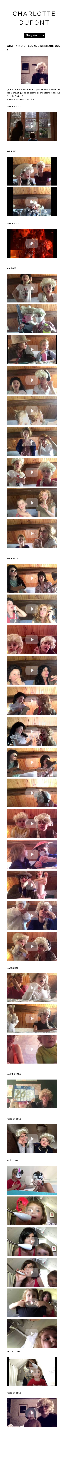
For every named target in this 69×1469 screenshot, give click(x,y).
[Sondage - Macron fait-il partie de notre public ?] (32, 441)
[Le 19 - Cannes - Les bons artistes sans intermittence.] (32, 380)
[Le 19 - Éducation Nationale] (32, 885)
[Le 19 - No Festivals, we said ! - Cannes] (32, 731)
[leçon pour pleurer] (32, 1272)
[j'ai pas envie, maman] (32, 1333)
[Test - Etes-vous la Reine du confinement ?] (32, 171)
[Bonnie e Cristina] (32, 1412)
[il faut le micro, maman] (32, 1302)
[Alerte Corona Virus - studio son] (32, 670)
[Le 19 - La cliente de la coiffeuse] (32, 609)
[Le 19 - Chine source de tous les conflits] (32, 639)
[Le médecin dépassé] (32, 1018)
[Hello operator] (32, 915)
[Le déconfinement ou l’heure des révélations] (32, 349)
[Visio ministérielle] (32, 472)
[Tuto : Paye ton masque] (32, 987)
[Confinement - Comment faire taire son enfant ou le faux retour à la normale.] (32, 502)
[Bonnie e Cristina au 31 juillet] (32, 1371)
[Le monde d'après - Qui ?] (32, 126)
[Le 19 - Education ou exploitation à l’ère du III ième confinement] (32, 201)
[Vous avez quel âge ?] (32, 1241)
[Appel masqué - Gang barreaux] (32, 318)
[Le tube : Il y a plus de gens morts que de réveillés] (32, 578)
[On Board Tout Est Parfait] (32, 243)
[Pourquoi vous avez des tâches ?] (32, 1180)
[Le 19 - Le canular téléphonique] (32, 288)
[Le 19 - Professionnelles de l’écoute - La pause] (32, 793)
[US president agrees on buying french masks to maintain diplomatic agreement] (32, 946)
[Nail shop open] (32, 854)
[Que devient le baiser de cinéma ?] (32, 410)
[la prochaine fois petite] (32, 1210)
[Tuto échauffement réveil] (32, 1049)
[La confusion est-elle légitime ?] (32, 533)
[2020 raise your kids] (32, 1094)
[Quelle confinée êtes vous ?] (32, 823)
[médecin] (32, 1138)
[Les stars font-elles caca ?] (32, 701)
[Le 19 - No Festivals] (32, 762)
